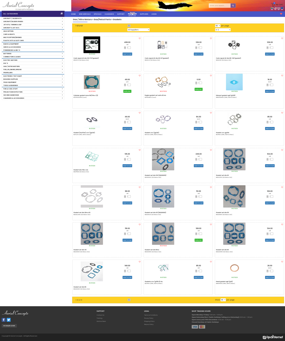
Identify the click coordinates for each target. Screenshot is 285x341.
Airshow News (101, 321)
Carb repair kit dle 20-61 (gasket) (157, 58)
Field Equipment (9, 82)
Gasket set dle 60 (222, 250)
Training (99, 318)
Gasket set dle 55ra (152, 250)
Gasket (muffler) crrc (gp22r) (84, 133)
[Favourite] (139, 38)
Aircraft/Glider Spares (13, 21)
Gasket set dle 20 (222, 175)
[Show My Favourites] (281, 14)
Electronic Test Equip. (12, 76)
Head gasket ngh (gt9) (224, 281)
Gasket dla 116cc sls (80, 170)
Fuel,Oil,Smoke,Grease (12, 69)
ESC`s (5, 63)
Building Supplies (10, 79)
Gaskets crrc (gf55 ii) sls (154, 281)
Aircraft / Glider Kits (12, 18)
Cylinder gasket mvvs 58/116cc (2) (85, 95)
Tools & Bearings (10, 85)
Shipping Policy (149, 321)
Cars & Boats (9, 34)
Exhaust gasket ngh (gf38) (225, 95)
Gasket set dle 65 (79, 287)
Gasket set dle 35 (222, 212)
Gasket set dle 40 (79, 250)
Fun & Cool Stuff (10, 89)
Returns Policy (149, 324)
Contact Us (100, 315)
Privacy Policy (148, 318)
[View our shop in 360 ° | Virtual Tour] (132, 16)
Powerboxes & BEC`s (11, 50)
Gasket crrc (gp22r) (152, 133)
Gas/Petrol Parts (102, 19)
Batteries (7, 54)
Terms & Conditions (151, 315)
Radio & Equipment (11, 44)
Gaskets (117, 19)
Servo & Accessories (12, 47)
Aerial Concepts (17, 336)
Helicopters (8, 31)
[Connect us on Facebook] (4, 320)
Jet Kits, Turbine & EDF (12, 25)
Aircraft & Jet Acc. (11, 28)
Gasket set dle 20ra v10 (81, 212)
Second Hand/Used (11, 95)
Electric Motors (10, 60)
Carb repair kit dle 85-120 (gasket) (228, 58)
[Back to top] (281, 335)
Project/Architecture (12, 92)
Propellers (7, 73)
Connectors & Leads (11, 57)
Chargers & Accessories (13, 98)
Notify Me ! (127, 91)
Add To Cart (127, 54)
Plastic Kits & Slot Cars (13, 40)
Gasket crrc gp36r (222, 133)
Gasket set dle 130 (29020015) (155, 175)
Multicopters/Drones (12, 37)
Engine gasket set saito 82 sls (155, 95)
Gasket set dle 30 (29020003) (155, 212)
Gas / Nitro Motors (11, 66)
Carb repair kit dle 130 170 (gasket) (86, 58)
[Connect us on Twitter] (9, 320)
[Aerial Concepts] (36, 5)
